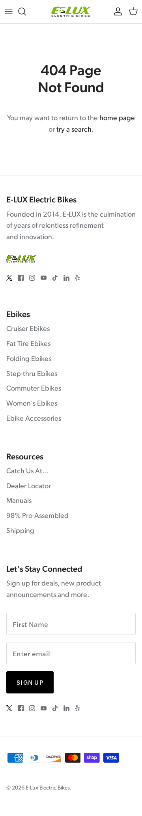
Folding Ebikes (28, 359)
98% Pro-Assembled (37, 516)
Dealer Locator (28, 486)
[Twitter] (9, 278)
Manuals (19, 501)
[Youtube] (44, 278)
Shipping (20, 531)
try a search (74, 130)
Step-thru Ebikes (31, 374)
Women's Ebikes (31, 404)
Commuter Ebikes (33, 389)
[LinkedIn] (66, 278)
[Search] (26, 11)
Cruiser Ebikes (28, 329)
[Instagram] (32, 278)
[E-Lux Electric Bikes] (71, 11)
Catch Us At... (27, 471)
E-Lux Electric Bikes (48, 788)
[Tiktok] (55, 278)
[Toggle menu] (8, 11)
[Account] (116, 11)
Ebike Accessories (33, 419)
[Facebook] (21, 278)
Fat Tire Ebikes (28, 344)
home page (117, 118)
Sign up (30, 682)
